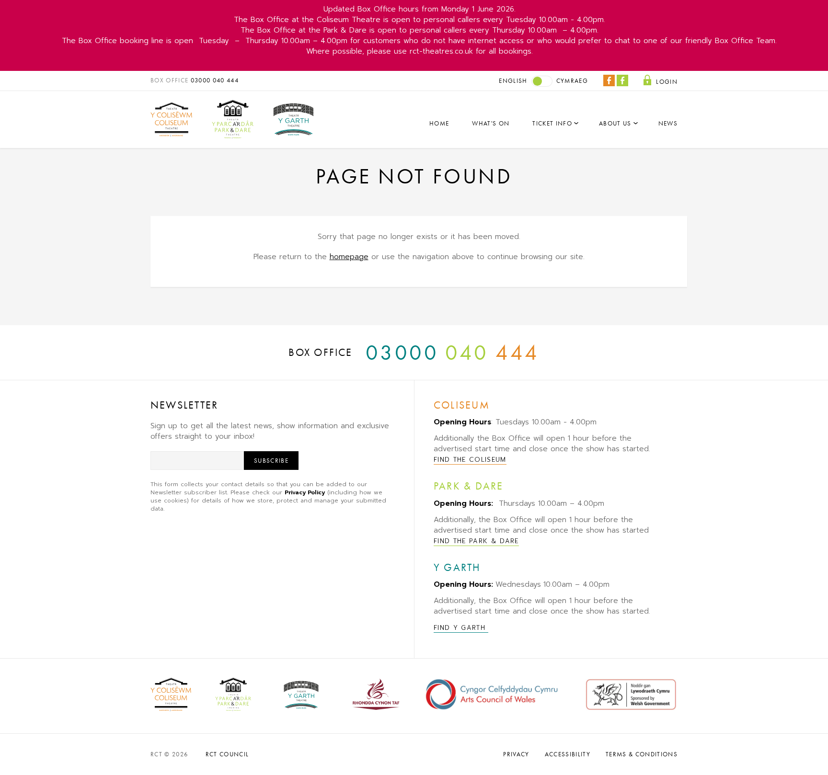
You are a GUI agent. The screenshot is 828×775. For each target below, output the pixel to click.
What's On (490, 123)
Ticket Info (552, 123)
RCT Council (227, 754)
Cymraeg (572, 81)
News (668, 123)
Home (439, 123)
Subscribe (271, 460)
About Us (615, 123)
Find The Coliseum (470, 459)
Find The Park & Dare (476, 541)
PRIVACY (516, 754)
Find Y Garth (461, 627)
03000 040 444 (215, 80)
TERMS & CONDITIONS (642, 754)
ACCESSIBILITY (567, 754)
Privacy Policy (305, 492)
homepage (349, 256)
